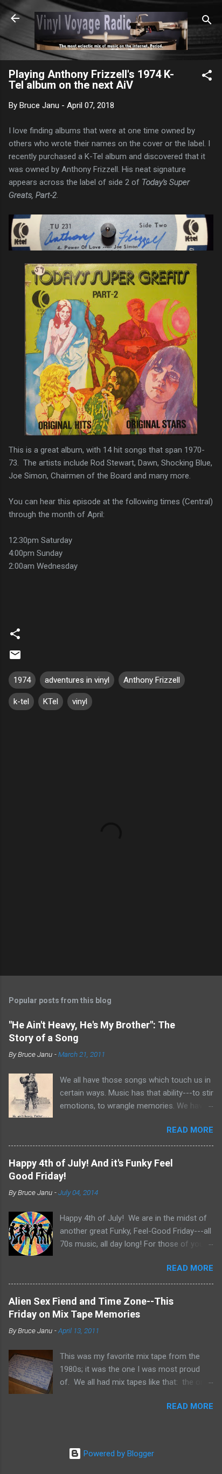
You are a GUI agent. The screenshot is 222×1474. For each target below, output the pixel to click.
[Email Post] (15, 658)
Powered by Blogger (117, 1453)
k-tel (21, 701)
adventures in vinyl (77, 680)
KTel (50, 701)
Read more (189, 1130)
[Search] (206, 21)
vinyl (79, 701)
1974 (22, 680)
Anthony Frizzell (151, 680)
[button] (206, 77)
